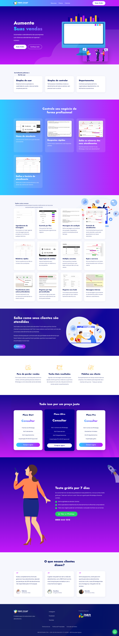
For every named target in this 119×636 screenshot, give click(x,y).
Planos (61, 3)
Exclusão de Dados (72, 626)
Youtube (51, 620)
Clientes (67, 3)
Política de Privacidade (58, 626)
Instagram (52, 612)
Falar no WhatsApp (67, 514)
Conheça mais (34, 47)
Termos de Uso (46, 626)
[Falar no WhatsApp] (114, 631)
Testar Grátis (99, 3)
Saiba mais (19, 346)
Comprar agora (28, 445)
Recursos (54, 3)
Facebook (52, 616)
